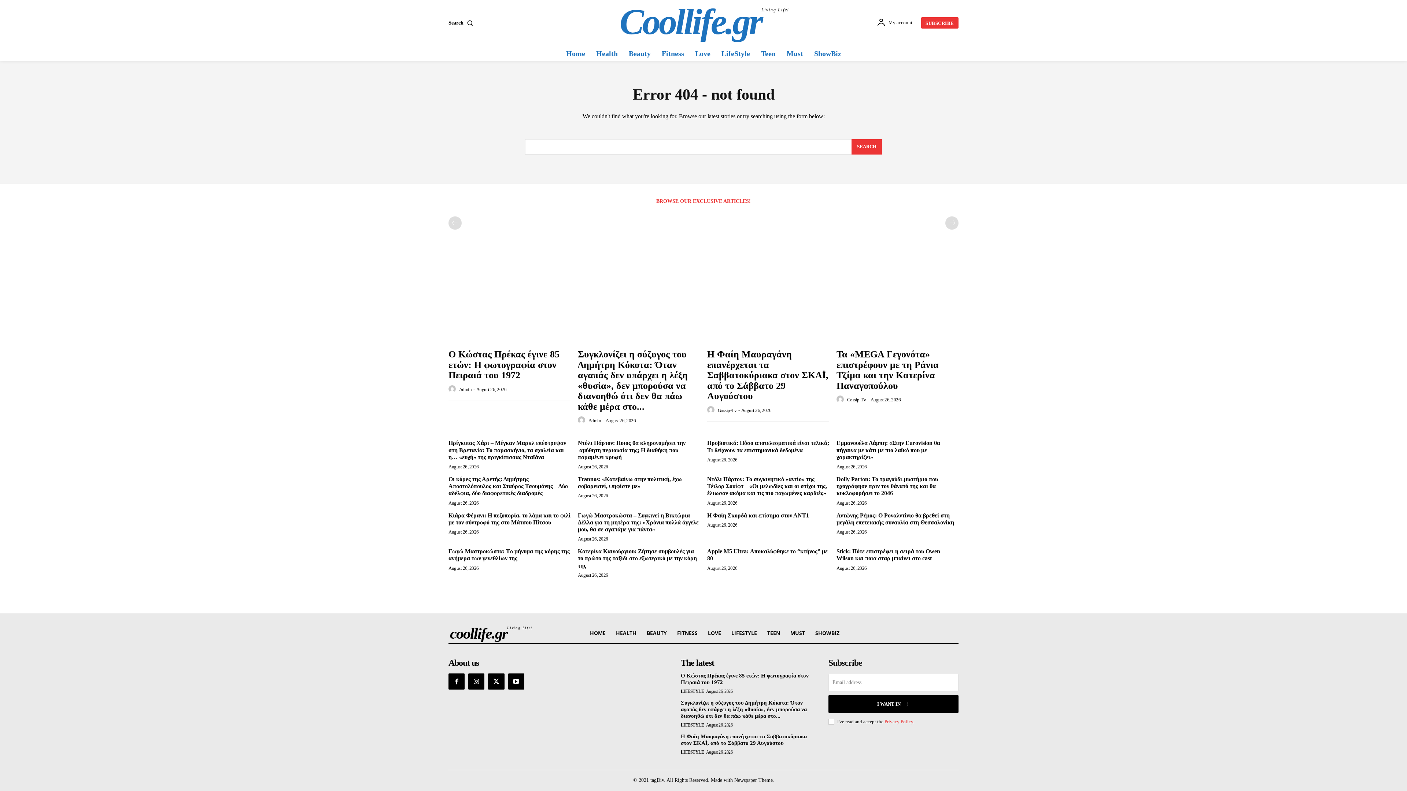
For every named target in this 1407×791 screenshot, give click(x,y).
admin (465, 389)
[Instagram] (476, 681)
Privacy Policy (899, 721)
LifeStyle (692, 691)
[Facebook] (456, 681)
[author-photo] (453, 389)
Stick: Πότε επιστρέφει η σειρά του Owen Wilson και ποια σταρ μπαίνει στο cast (888, 554)
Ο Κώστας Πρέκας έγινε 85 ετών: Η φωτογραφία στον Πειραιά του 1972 (504, 364)
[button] (462, 23)
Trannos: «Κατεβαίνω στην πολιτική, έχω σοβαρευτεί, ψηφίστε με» (630, 482)
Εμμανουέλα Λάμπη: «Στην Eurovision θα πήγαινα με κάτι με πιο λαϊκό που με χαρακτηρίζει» (888, 450)
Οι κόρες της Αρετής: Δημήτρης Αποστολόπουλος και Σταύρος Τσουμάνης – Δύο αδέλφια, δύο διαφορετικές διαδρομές (508, 486)
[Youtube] (516, 681)
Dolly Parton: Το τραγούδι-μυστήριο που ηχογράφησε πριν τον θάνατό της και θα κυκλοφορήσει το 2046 (887, 486)
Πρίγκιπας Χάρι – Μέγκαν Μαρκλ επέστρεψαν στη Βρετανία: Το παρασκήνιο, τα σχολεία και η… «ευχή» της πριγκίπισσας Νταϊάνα (507, 450)
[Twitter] (496, 681)
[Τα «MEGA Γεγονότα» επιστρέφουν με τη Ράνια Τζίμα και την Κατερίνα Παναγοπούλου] (898, 299)
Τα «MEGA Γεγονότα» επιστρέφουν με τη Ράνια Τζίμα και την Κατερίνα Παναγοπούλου (888, 370)
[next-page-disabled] (952, 223)
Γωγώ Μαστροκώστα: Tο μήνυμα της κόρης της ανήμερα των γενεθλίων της (509, 554)
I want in (889, 704)
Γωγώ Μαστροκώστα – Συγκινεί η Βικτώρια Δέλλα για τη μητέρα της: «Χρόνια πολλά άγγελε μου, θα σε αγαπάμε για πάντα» (638, 522)
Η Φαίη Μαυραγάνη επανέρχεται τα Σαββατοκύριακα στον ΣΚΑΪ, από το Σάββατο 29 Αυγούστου (767, 375)
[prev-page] (455, 223)
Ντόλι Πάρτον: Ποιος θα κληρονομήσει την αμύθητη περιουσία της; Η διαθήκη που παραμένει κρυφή (632, 450)
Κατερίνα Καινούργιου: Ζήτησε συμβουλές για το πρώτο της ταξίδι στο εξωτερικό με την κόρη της (637, 558)
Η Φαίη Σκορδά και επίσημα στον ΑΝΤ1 (758, 515)
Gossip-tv (727, 410)
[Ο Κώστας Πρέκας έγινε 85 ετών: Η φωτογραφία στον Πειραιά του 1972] (509, 299)
